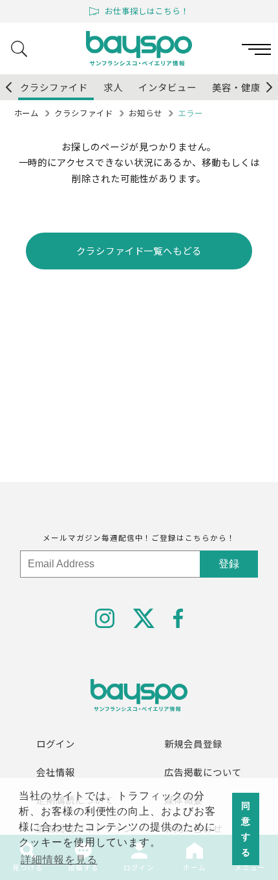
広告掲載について (203, 772)
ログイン (55, 743)
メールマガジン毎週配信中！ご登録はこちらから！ (139, 537)
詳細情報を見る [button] (59, 859)
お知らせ (145, 113)
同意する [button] (246, 829)
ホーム (26, 113)
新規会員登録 (193, 743)
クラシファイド (83, 113)
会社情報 (55, 772)
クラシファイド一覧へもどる (139, 250)
